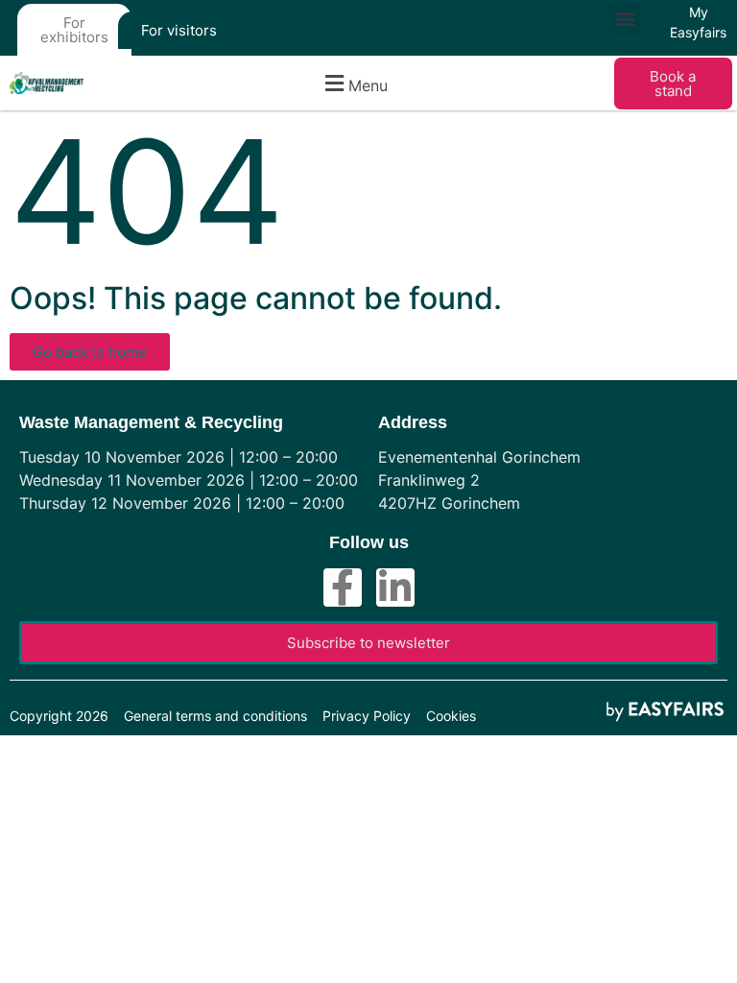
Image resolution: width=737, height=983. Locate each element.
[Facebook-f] (342, 587)
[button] (625, 19)
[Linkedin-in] (395, 587)
